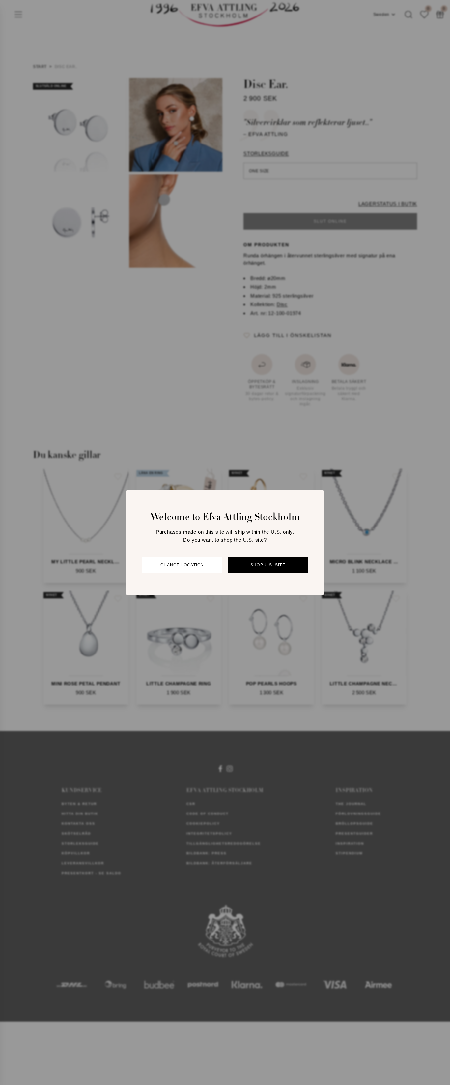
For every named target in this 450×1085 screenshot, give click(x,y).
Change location (182, 565)
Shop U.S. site (267, 565)
